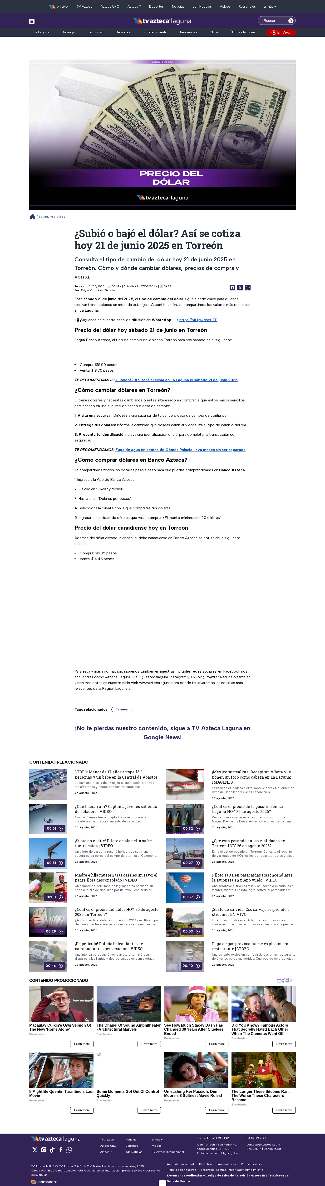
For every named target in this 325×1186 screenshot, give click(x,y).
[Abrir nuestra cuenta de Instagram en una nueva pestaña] (43, 1150)
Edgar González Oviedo (98, 290)
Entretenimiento (155, 32)
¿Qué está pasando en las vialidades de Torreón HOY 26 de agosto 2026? (248, 843)
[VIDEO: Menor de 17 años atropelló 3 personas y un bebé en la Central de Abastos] (48, 784)
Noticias (178, 7)
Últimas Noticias (243, 32)
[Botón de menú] (31, 21)
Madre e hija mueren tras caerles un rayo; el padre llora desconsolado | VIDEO (116, 877)
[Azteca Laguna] (162, 21)
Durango (68, 32)
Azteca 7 (134, 7)
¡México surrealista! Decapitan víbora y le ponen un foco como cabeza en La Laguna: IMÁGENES (251, 777)
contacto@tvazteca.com (263, 1144)
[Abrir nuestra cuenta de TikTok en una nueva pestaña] (52, 1150)
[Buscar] (291, 20)
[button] (162, 1183)
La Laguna (41, 32)
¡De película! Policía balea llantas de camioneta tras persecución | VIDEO (109, 946)
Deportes (156, 7)
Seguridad (95, 32)
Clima (214, 32)
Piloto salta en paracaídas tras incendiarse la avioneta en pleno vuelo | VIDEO (252, 877)
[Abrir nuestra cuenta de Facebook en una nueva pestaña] (61, 1150)
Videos (225, 7)
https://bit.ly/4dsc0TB (198, 320)
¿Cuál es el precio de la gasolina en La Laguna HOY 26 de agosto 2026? (247, 809)
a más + (270, 7)
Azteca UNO (110, 7)
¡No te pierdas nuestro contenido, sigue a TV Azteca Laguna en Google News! (162, 733)
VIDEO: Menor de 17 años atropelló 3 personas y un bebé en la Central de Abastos (116, 774)
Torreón (122, 709)
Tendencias (188, 32)
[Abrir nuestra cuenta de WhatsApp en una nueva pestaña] (69, 1150)
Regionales (247, 7)
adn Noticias (202, 7)
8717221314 (253, 1149)
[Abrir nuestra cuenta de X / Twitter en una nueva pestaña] (35, 1150)
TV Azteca (85, 7)
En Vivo (283, 32)
